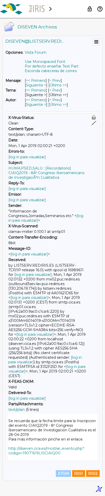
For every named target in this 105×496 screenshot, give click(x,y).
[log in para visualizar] (27, 157)
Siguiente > (36, 85)
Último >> (58, 85)
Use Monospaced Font (45, 61)
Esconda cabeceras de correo (51, 71)
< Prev (55, 80)
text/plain (16, 409)
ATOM (63, 473)
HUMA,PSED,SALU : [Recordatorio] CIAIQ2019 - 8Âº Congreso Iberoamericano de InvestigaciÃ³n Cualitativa (46, 173)
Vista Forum (35, 52)
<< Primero (36, 80)
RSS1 (78, 473)
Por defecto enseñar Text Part (51, 66)
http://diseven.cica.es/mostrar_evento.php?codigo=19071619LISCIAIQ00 (46, 450)
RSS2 (93, 473)
